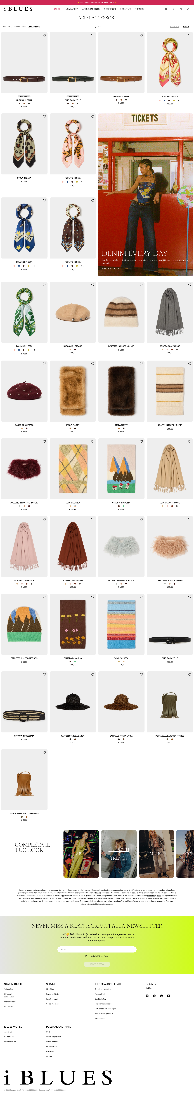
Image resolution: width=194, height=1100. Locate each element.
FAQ (48, 1032)
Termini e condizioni (103, 989)
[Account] (173, 9)
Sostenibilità (9, 1037)
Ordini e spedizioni (53, 1037)
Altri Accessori (34, 27)
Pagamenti (50, 1051)
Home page (6, 27)
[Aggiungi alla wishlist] (44, 35)
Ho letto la (98, 956)
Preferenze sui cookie (103, 1004)
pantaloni (151, 895)
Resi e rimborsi (52, 1041)
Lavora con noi (10, 1041)
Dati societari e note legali (105, 1008)
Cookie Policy (100, 999)
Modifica (148, 988)
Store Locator (9, 1001)
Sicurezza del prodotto (104, 1013)
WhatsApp (8, 989)
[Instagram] (147, 996)
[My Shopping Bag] (188, 9)
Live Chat (50, 989)
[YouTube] (168, 996)
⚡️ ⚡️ (97, 2)
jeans (159, 895)
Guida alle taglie (52, 1004)
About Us (8, 1032)
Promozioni (50, 1056)
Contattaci (8, 1006)
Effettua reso (51, 1046)
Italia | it (152, 984)
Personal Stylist (52, 994)
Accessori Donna (19, 27)
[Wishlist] (180, 9)
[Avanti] (42, 62)
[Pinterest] (161, 996)
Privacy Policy (103, 956)
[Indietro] (6, 62)
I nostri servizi (52, 999)
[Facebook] (154, 996)
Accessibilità (100, 1018)
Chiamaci (7, 994)
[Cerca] (166, 9)
